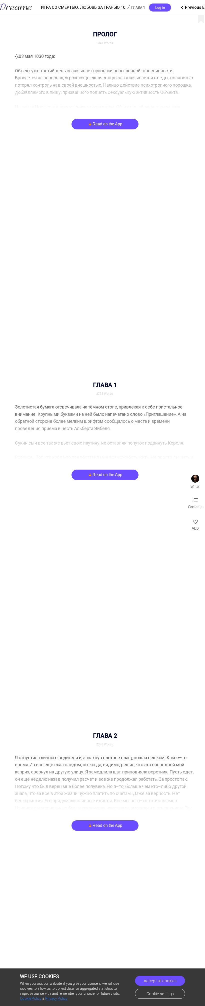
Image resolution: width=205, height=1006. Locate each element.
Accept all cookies (160, 980)
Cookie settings (160, 993)
